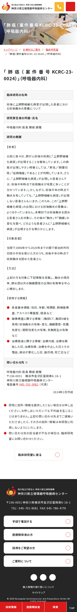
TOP (72, 608)
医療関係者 (33, 607)
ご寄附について (22, 561)
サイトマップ (38, 592)
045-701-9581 (29, 384)
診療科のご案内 (31, 49)
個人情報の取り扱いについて (38, 587)
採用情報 (11, 607)
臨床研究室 (52, 49)
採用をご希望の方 (23, 548)
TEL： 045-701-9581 (24, 508)
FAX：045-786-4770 (53, 508)
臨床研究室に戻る (30, 455)
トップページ (11, 49)
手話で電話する (22, 521)
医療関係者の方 (22, 535)
